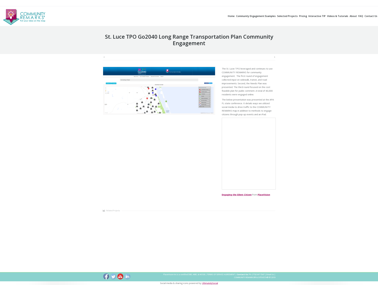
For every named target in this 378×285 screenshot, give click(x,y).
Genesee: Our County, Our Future (141, 261)
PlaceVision (264, 194)
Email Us (270, 274)
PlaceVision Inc (170, 274)
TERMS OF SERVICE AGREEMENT (221, 274)
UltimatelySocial (210, 283)
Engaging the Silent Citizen (237, 194)
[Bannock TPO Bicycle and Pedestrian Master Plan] (216, 237)
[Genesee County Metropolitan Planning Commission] (142, 237)
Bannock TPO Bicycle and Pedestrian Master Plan (216, 261)
